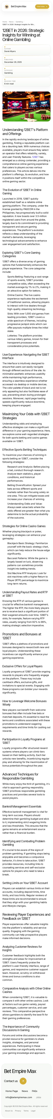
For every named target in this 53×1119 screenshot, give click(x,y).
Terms (26, 1111)
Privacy (18, 1111)
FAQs (34, 1091)
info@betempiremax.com (19, 1097)
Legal (33, 1111)
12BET (35, 157)
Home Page (12, 1091)
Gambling (19, 22)
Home (4, 22)
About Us (9, 1111)
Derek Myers (10, 51)
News (11, 22)
